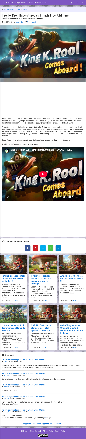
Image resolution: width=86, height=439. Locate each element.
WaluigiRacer (8, 412)
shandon (6, 387)
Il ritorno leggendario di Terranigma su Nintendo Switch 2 (13, 328)
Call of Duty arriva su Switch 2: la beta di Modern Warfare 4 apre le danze (71, 329)
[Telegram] (58, 248)
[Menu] (3, 3)
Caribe (16, 300)
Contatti (38, 431)
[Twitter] (43, 248)
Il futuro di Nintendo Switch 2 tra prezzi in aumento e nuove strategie (41, 280)
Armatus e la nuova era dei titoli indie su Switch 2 (71, 278)
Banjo (5, 362)
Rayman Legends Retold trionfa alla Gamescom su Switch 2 (13, 278)
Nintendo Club (9, 10)
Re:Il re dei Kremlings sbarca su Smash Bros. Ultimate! (24, 360)
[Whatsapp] (50, 248)
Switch (18, 10)
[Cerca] (82, 3)
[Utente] (77, 3)
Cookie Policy (60, 431)
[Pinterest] (35, 248)
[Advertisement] (43, 100)
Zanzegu (6, 398)
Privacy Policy (48, 431)
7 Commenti (31, 22)
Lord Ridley (7, 375)
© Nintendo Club (27, 431)
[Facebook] (71, 3)
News (25, 10)
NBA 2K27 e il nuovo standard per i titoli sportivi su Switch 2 (41, 328)
